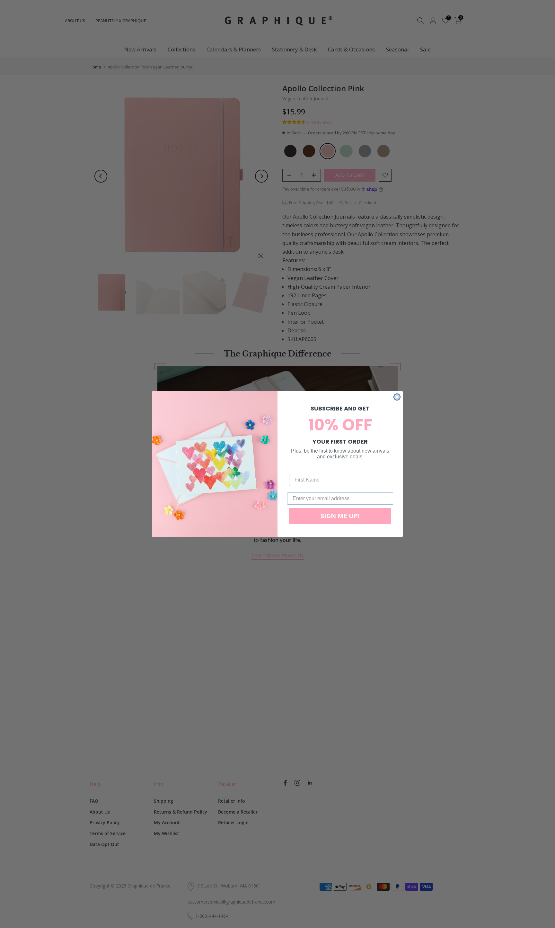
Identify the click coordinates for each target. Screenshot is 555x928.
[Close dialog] (397, 397)
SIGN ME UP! (340, 515)
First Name (302, 469)
